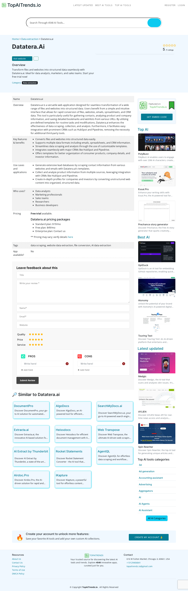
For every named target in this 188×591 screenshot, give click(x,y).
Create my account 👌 (149, 537)
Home (15, 39)
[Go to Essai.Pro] (150, 189)
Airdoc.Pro (21, 475)
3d (140, 464)
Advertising (145, 484)
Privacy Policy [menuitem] (18, 566)
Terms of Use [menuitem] (18, 570)
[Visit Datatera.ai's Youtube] (26, 87)
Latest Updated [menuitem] (83, 5)
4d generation (147, 471)
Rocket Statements (69, 451)
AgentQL (104, 451)
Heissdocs (63, 430)
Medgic (142, 376)
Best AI (144, 237)
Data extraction (29, 39)
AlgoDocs (62, 406)
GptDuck (143, 265)
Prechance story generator (153, 224)
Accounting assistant (151, 477)
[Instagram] (98, 581)
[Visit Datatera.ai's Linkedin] (22, 87)
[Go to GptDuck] (150, 265)
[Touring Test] (156, 322)
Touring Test (145, 335)
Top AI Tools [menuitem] (123, 5)
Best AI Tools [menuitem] (104, 5)
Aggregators (146, 490)
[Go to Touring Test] (154, 335)
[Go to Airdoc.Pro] (31, 475)
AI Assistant (145, 510)
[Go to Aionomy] (150, 300)
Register (170, 5)
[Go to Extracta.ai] (31, 430)
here (70, 237)
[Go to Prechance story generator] (170, 224)
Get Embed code (157, 117)
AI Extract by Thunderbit (31, 451)
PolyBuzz (143, 153)
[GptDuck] (156, 251)
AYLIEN (142, 411)
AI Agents (144, 503)
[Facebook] (89, 581)
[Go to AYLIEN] (148, 411)
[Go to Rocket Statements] (85, 451)
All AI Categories (157, 518)
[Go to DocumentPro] (35, 406)
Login (181, 5)
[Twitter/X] (94, 581)
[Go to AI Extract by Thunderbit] (50, 451)
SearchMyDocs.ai (110, 406)
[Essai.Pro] (156, 175)
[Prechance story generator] (156, 210)
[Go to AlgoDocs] (71, 406)
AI (140, 497)
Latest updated (150, 348)
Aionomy (143, 300)
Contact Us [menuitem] (17, 562)
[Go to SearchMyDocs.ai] (124, 406)
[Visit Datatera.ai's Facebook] (18, 87)
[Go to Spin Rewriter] (155, 446)
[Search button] (154, 22)
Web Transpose (109, 430)
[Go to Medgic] (148, 376)
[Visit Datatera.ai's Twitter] (14, 87)
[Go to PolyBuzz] (150, 153)
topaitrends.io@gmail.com (139, 566)
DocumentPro (23, 406)
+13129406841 (134, 562)
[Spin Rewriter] (156, 433)
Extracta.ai (21, 430)
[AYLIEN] (156, 398)
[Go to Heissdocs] (73, 430)
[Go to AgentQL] (112, 451)
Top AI (143, 129)
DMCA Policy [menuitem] (18, 573)
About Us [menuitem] (16, 559)
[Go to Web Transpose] (122, 430)
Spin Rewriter (145, 446)
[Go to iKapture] (70, 475)
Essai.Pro (143, 189)
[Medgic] (156, 362)
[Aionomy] (156, 286)
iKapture (62, 475)
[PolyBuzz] (156, 142)
